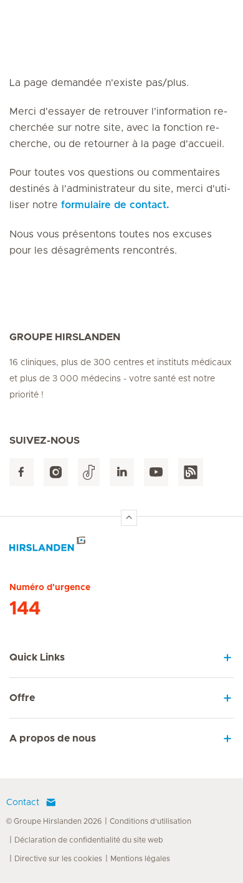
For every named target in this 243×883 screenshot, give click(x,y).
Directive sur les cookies (58, 858)
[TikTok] (89, 472)
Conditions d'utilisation (150, 821)
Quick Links (37, 657)
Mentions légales (140, 858)
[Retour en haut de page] (129, 517)
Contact (22, 802)
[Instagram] (56, 472)
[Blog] (190, 472)
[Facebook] (21, 472)
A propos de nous (52, 738)
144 (24, 608)
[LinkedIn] (122, 472)
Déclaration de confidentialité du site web (88, 840)
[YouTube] (156, 472)
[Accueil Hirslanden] (121, 547)
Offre (22, 698)
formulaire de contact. (115, 205)
